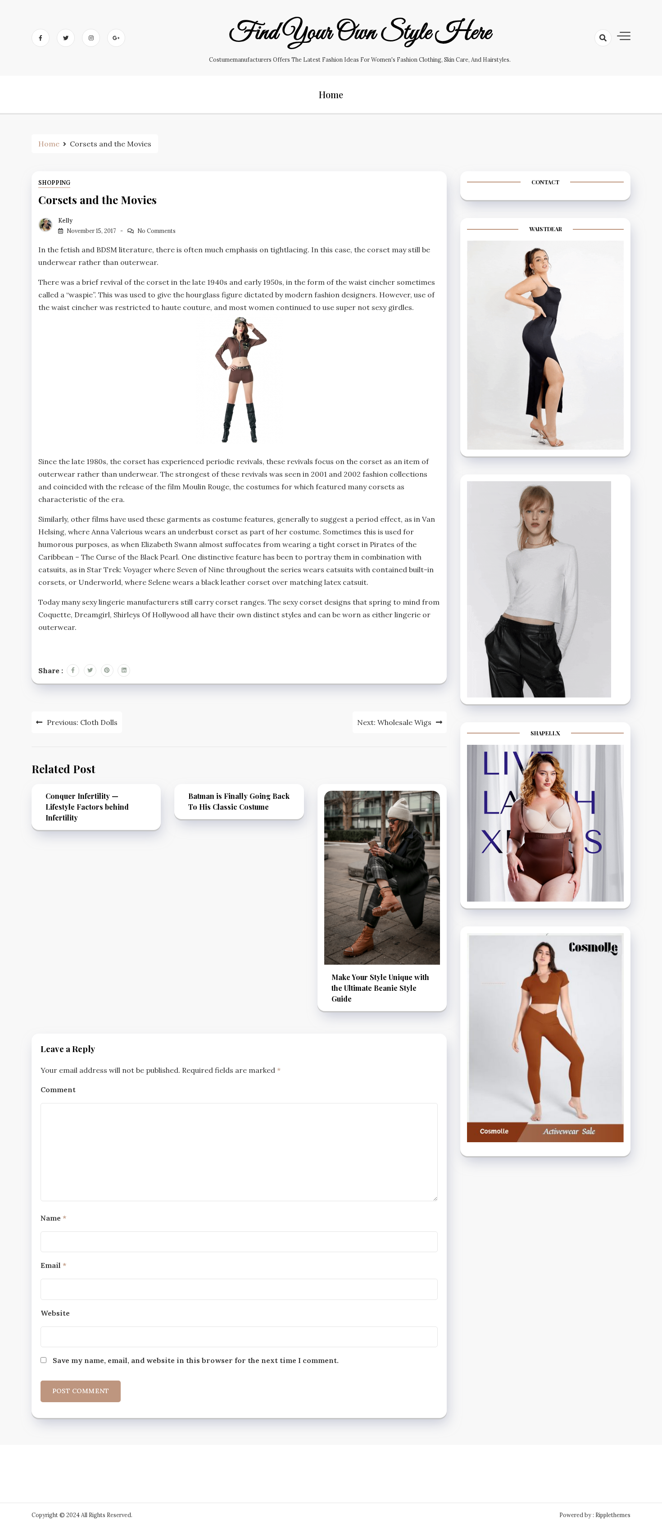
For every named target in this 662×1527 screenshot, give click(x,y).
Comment (58, 1089)
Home (331, 94)
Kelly (65, 220)
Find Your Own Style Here (360, 33)
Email (53, 1265)
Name (53, 1217)
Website (55, 1312)
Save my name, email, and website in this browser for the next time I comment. (196, 1360)
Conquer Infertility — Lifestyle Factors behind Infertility (87, 806)
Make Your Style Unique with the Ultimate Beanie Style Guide (380, 987)
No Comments (156, 231)
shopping (54, 182)
